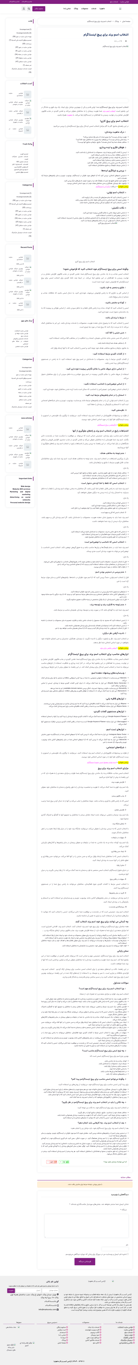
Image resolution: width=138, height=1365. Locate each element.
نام (127, 1245)
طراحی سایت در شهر (25, 47)
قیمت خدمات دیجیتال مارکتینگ (21, 69)
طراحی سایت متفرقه (25, 58)
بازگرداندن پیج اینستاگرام (106, 425)
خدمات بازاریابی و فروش (20, 339)
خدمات (93, 8)
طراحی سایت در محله (24, 54)
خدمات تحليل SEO (22, 162)
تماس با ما (67, 8)
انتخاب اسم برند (109, 111)
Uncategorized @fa (22, 33)
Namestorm (122, 691)
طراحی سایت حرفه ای (21, 333)
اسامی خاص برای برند (108, 648)
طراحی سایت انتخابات (21, 331)
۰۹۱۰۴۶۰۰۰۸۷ (27, 2)
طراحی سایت (124, 2)
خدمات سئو (114, 2)
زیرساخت (28, 44)
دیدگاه (123, 1209)
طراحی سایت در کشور (24, 51)
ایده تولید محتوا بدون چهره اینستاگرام (101, 762)
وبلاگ (76, 8)
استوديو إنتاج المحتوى (21, 170)
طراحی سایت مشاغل (25, 62)
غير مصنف (28, 65)
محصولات (84, 8)
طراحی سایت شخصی (21, 346)
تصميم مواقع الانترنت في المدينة (21, 40)
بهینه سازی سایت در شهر (23, 37)
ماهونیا (102, 8)
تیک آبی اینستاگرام (103, 186)
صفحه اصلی (126, 21)
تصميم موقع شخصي (22, 172)
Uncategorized (24, 29)
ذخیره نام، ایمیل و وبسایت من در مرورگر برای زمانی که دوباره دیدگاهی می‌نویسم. (96, 1254)
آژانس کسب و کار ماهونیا (63, 1361)
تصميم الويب (24, 154)
